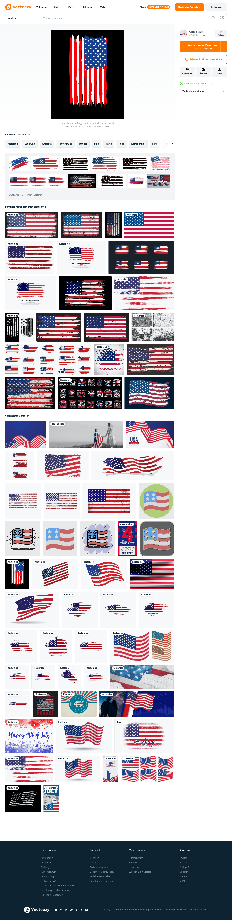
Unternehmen (48, 871)
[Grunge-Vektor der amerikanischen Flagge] (80, 610)
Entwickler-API (49, 881)
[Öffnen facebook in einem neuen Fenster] (56, 910)
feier (121, 143)
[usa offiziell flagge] (149, 225)
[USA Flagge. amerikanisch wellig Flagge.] (32, 610)
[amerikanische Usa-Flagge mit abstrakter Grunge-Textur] (62, 501)
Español (184, 862)
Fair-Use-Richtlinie (197, 909)
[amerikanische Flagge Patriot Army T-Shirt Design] (90, 393)
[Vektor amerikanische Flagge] (142, 646)
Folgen (221, 35)
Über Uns (134, 867)
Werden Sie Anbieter (140, 871)
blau (96, 143)
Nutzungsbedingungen (151, 909)
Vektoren (41, 7)
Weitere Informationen (193, 91)
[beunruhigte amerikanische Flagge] (58, 327)
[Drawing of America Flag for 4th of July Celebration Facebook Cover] (142, 677)
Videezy (45, 867)
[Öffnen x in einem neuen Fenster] (81, 910)
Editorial (87, 7)
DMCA (93, 862)
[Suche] (213, 18)
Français (184, 876)
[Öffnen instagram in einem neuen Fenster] (61, 910)
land (155, 143)
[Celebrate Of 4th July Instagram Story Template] (51, 798)
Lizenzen (94, 857)
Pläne (143, 6)
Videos (71, 7)
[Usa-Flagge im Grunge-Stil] (106, 327)
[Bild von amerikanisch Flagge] (152, 574)
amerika (47, 143)
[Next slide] (169, 144)
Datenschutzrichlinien (175, 909)
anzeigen (13, 143)
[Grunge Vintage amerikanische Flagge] (149, 393)
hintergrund (65, 143)
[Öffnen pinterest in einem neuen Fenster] (71, 910)
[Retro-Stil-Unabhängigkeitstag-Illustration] (79, 704)
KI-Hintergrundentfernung (55, 890)
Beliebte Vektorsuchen (102, 871)
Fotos (57, 7)
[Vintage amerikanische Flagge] (81, 225)
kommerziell (138, 143)
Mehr (103, 7)
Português (185, 867)
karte (109, 143)
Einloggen (216, 6)
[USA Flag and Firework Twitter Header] (136, 704)
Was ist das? (206, 83)
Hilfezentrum (136, 857)
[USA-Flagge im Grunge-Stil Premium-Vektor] (31, 225)
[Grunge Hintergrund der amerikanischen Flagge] (109, 359)
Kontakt (133, 862)
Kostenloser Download (203, 46)
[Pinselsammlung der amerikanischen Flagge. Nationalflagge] (141, 257)
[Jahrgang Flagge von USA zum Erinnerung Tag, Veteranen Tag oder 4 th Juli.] (84, 736)
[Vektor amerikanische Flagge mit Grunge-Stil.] (29, 257)
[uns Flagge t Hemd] (45, 704)
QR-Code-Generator (52, 894)
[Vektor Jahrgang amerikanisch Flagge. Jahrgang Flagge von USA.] (63, 465)
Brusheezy (47, 857)
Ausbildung (47, 876)
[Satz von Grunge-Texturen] (152, 327)
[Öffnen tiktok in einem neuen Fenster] (76, 910)
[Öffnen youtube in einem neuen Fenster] (86, 910)
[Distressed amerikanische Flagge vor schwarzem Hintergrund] (85, 293)
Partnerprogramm (99, 867)
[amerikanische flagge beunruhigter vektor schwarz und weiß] (19, 327)
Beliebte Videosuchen (101, 881)
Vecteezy (46, 862)
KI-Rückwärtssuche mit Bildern (57, 885)
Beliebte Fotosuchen (100, 876)
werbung (30, 143)
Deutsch (184, 871)
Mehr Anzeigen (158, 181)
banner (83, 143)
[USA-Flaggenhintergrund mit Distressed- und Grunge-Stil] (30, 393)
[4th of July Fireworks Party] (127, 538)
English (184, 857)
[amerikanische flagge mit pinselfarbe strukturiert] (17, 574)
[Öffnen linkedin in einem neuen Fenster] (66, 910)
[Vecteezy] (18, 7)
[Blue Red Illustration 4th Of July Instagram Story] (110, 769)
